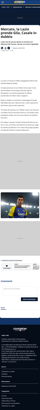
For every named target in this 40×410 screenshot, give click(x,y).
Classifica (4, 374)
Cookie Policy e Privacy (8, 401)
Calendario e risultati (8, 371)
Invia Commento (29, 299)
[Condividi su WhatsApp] (2, 48)
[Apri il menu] (2, 2)
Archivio (4, 396)
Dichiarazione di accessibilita (10, 403)
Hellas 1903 (5, 7)
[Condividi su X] (8, 48)
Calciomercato (17, 7)
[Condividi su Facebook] (5, 48)
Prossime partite (6, 376)
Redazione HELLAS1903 (8, 386)
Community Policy (7, 398)
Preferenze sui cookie (8, 406)
